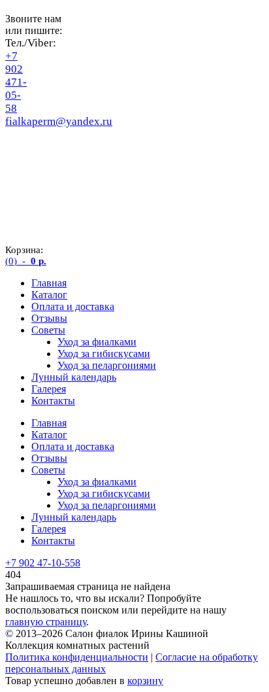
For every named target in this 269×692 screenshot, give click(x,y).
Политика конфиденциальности (76, 657)
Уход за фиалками (96, 341)
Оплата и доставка (72, 306)
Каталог (49, 294)
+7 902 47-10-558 (42, 562)
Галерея (48, 388)
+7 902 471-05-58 (16, 82)
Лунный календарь (73, 377)
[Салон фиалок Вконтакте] (15, 170)
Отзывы (49, 318)
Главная (49, 282)
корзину (145, 680)
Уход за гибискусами (103, 353)
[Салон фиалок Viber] (15, 145)
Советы (48, 330)
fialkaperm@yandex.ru (58, 121)
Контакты (53, 400)
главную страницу (45, 621)
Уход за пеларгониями (106, 365)
